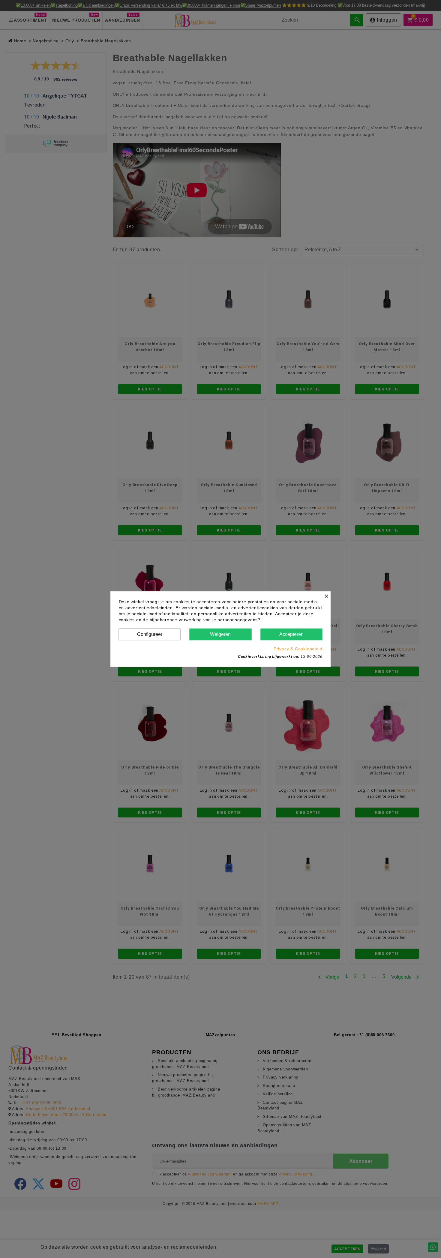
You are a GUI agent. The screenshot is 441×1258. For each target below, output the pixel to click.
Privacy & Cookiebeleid (298, 648)
